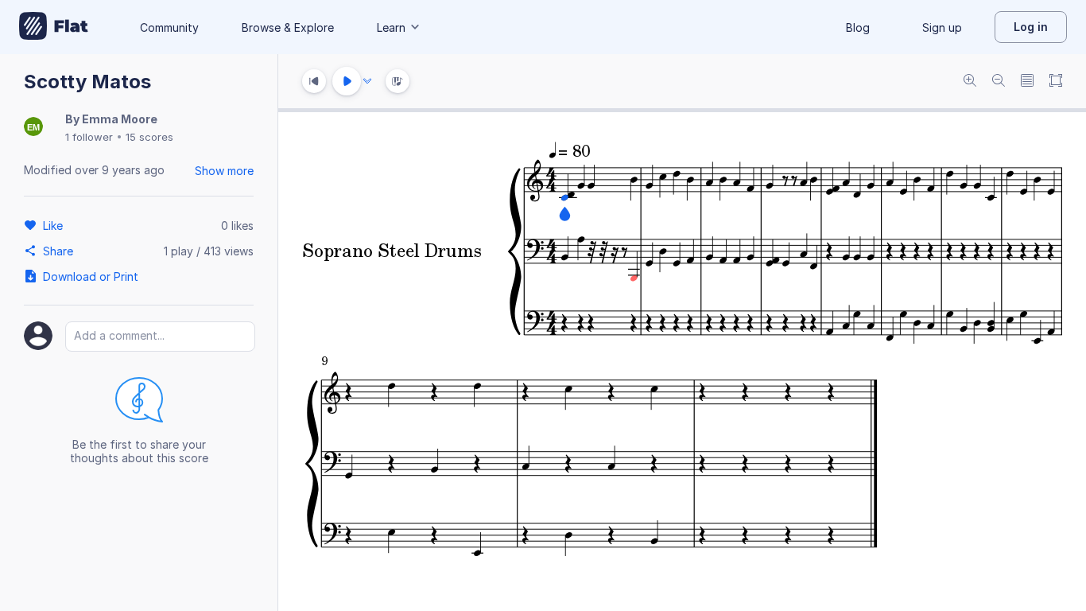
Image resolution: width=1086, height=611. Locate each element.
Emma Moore (119, 119)
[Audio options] (367, 81)
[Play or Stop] (346, 81)
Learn (391, 27)
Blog (858, 27)
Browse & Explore (288, 27)
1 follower (89, 136)
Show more (224, 170)
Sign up (942, 27)
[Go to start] (314, 81)
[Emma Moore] (33, 127)
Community (169, 27)
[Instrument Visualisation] (397, 81)
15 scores (149, 136)
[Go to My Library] (53, 27)
